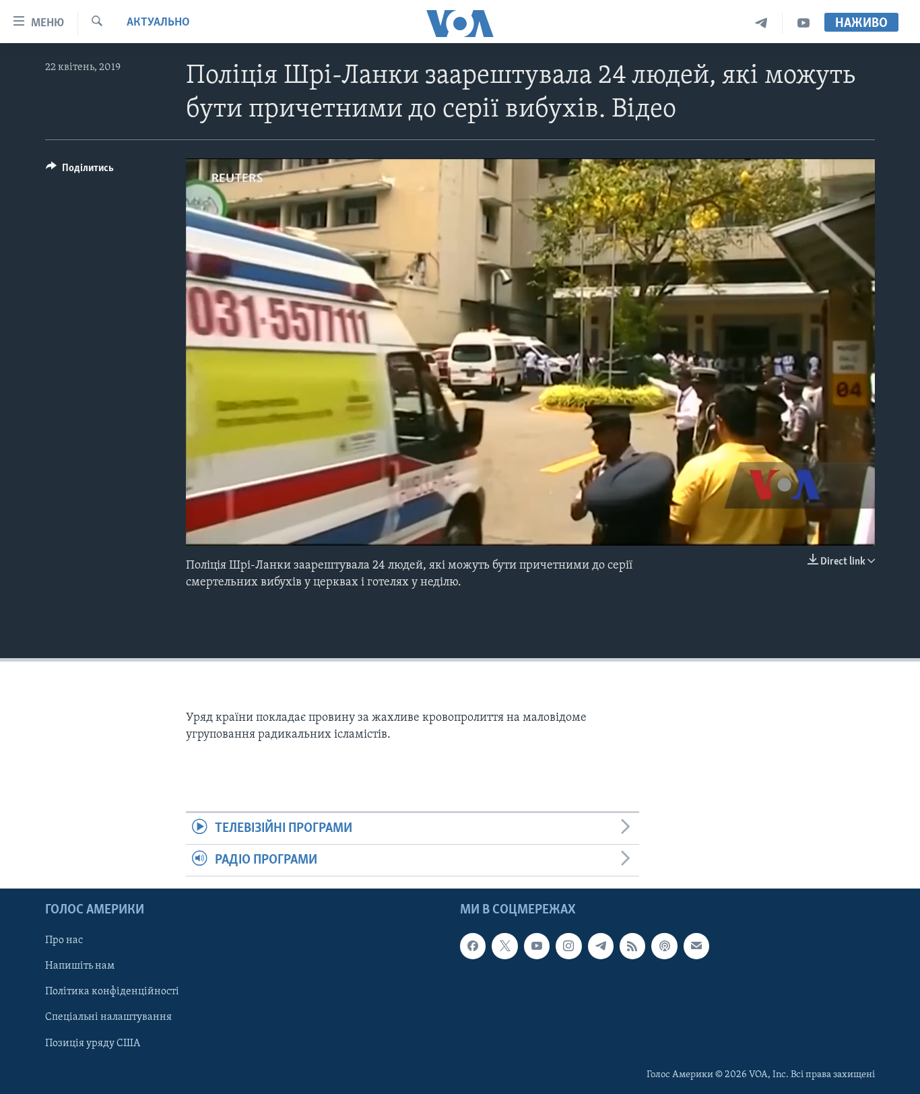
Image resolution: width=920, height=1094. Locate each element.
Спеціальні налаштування (108, 1017)
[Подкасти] (664, 946)
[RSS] (632, 946)
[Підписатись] (696, 946)
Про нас (64, 941)
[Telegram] (761, 23)
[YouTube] (803, 23)
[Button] (80, 171)
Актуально (158, 23)
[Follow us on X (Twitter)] (504, 946)
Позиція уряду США (92, 1043)
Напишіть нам (79, 966)
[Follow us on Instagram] (568, 946)
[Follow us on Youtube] (537, 946)
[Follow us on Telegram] (601, 946)
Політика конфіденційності (112, 992)
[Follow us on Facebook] (473, 946)
